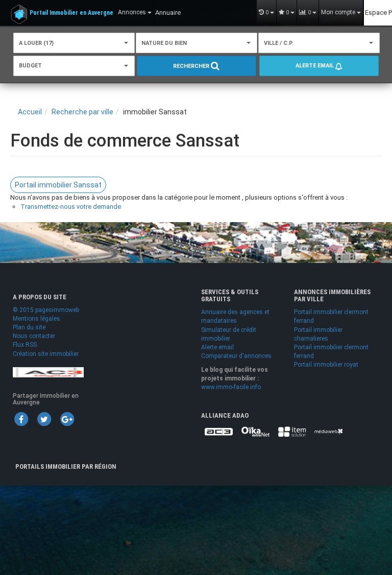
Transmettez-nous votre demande (70, 206)
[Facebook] (21, 418)
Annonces (133, 12)
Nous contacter (34, 336)
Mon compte (339, 12)
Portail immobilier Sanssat (58, 185)
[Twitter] (44, 418)
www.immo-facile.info (231, 387)
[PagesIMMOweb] (48, 371)
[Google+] (67, 418)
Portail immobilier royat (326, 364)
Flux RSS (25, 344)
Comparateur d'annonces (236, 356)
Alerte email (315, 65)
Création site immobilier (46, 353)
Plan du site (29, 327)
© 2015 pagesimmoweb (46, 310)
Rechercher (192, 66)
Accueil (30, 112)
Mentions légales (36, 318)
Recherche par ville (82, 112)
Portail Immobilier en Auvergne (71, 12)
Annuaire (168, 12)
